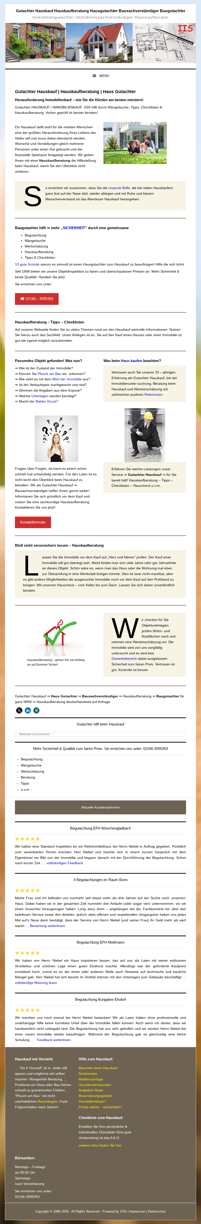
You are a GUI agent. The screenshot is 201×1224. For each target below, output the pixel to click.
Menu (104, 76)
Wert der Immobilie (67, 379)
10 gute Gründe (27, 264)
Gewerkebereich (124, 658)
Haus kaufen (131, 361)
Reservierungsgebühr (95, 1096)
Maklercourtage (91, 1079)
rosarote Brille (119, 188)
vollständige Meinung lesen (36, 983)
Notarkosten (88, 1073)
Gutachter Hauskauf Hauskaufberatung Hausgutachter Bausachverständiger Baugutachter (100, 11)
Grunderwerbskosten (95, 1085)
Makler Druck (46, 401)
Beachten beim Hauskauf (98, 1068)
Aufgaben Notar (91, 1090)
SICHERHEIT (74, 228)
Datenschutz (157, 1211)
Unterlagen (40, 396)
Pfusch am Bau (49, 374)
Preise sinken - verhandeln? (100, 1107)
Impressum (137, 1211)
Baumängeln (48, 1101)
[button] (19, 710)
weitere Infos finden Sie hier (100, 1145)
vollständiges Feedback (65, 863)
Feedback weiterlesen (54, 1040)
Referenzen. (153, 394)
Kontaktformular (33, 522)
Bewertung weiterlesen (47, 926)
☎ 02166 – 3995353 (36, 299)
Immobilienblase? (92, 1101)
